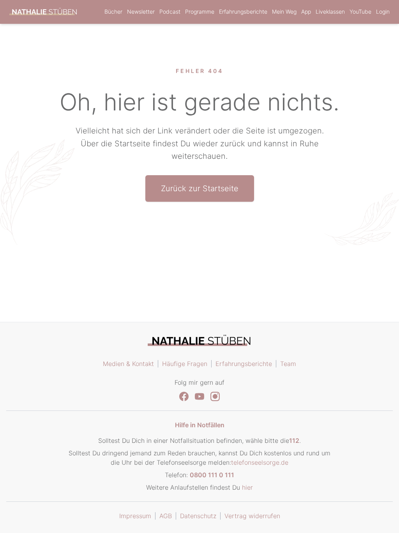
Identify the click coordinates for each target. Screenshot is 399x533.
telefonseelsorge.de (259, 462)
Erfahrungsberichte (243, 11)
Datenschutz (198, 516)
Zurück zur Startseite (199, 188)
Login (383, 11)
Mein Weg (284, 11)
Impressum (135, 516)
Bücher (113, 11)
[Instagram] (215, 396)
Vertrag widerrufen (252, 516)
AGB (165, 516)
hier (247, 487)
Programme (199, 11)
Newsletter (141, 11)
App (306, 11)
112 (294, 440)
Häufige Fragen (184, 364)
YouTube (360, 11)
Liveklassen (330, 11)
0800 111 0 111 (212, 475)
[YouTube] (199, 396)
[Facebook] (184, 396)
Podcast (169, 11)
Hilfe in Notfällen (199, 425)
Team (288, 364)
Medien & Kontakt (128, 364)
